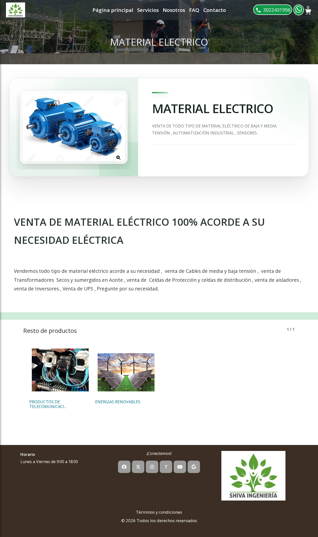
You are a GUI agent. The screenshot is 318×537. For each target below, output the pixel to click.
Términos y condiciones (159, 512)
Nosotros (174, 9)
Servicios (148, 9)
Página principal (112, 9)
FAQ (194, 9)
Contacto (214, 9)
